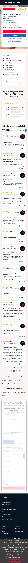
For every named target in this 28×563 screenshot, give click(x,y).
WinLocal (17, 526)
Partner (3, 528)
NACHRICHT (15, 35)
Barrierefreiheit (5, 533)
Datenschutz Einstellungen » (14, 412)
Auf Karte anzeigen (8, 20)
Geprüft (21, 148)
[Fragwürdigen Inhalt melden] (24, 148)
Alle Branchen (4, 499)
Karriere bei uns (19, 531)
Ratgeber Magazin (6, 502)
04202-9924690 (13, 22)
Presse (3, 526)
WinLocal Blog (18, 528)
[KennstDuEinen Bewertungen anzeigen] (8, 130)
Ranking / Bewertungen (7, 519)
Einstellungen (12, 509)
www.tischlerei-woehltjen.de (16, 27)
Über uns (3, 524)
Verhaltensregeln (5, 514)
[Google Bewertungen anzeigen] (12, 130)
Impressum (17, 524)
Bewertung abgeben (15, 44)
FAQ (2, 516)
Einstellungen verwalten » (14, 555)
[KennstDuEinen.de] (10, 2)
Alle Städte (4, 497)
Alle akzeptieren (14, 560)
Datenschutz (4, 509)
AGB (2, 512)
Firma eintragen (5, 504)
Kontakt (3, 531)
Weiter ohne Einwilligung (14, 557)
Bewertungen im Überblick (14, 41)
